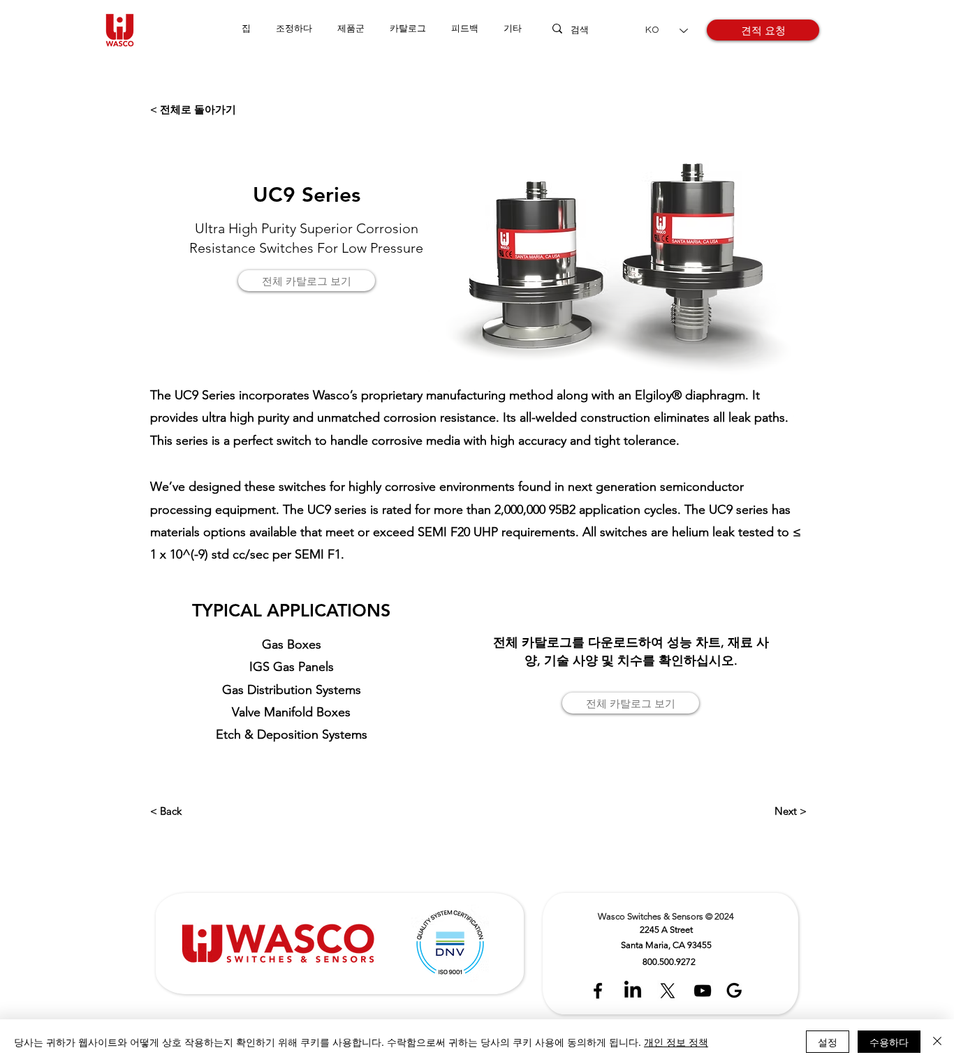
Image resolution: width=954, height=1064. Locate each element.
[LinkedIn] (632, 990)
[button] (351, 28)
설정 (827, 1042)
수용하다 (889, 1042)
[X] (667, 990)
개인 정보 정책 (676, 1042)
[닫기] (937, 1041)
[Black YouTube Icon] (702, 990)
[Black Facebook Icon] (597, 990)
